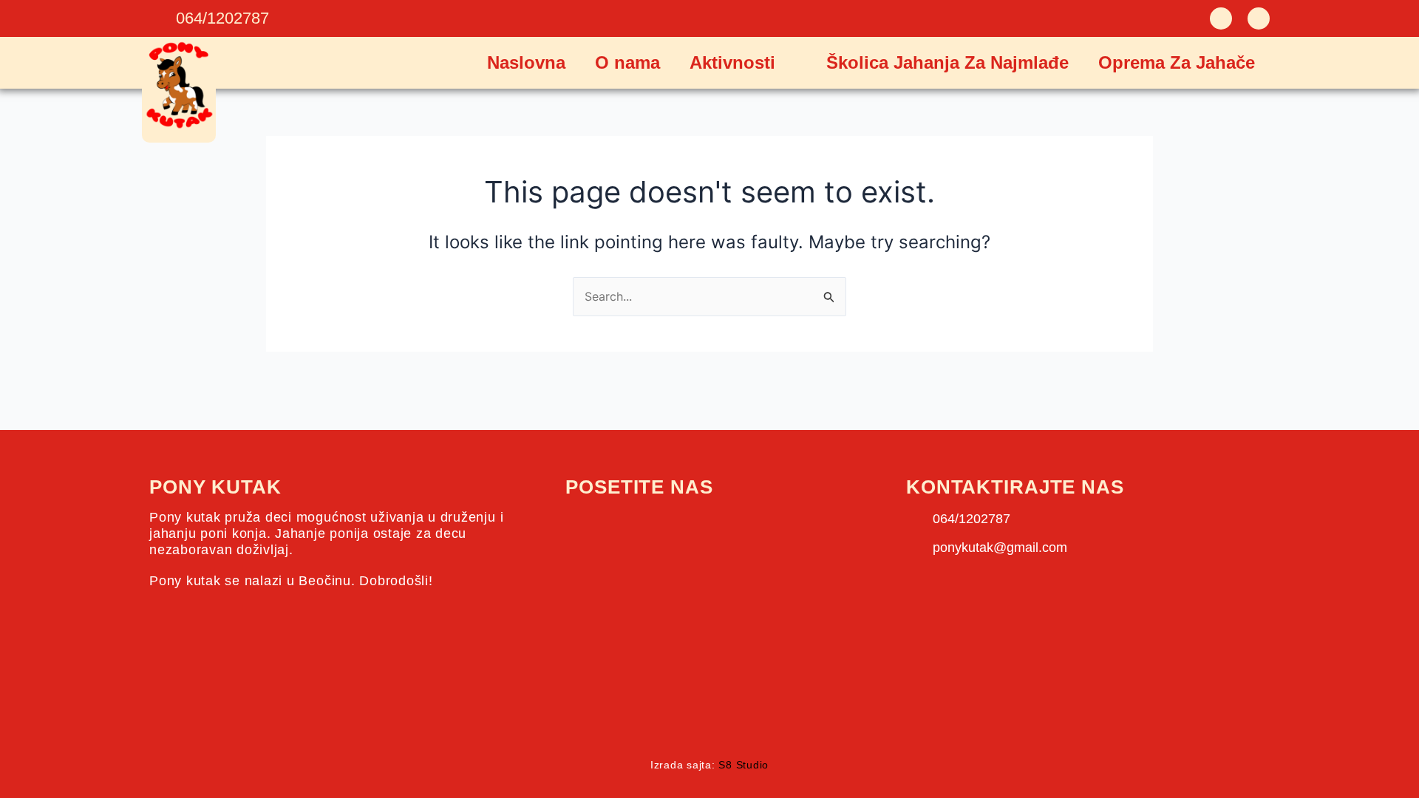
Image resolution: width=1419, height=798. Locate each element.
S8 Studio (743, 765)
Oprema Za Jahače (1176, 62)
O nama (627, 62)
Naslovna (526, 62)
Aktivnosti (732, 62)
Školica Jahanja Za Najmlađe (947, 62)
